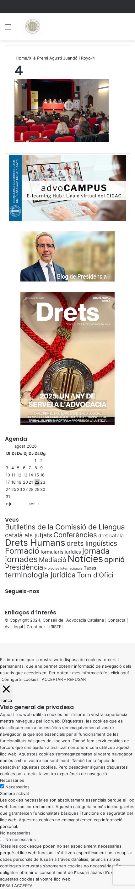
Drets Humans (35, 542)
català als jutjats (28, 535)
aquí (125, 672)
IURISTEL (55, 626)
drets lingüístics (92, 543)
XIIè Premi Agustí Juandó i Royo (60, 57)
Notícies (85, 558)
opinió (114, 559)
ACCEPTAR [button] (52, 679)
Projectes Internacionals (63, 568)
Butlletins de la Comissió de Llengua (65, 527)
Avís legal (14, 626)
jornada (96, 550)
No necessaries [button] (15, 832)
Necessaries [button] (12, 780)
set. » (34, 503)
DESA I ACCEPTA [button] (16, 885)
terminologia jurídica (40, 575)
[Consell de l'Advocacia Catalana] (32, 26)
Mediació (52, 560)
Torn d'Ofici (95, 575)
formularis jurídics (60, 552)
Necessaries (17, 786)
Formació (22, 550)
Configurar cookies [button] (20, 679)
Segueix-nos (22, 591)
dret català (111, 536)
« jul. (10, 503)
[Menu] (8, 29)
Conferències (75, 534)
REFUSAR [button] (76, 679)
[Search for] (127, 29)
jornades (21, 559)
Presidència (24, 567)
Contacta (116, 620)
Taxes (90, 568)
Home (20, 57)
